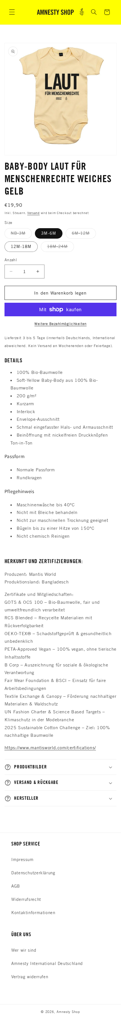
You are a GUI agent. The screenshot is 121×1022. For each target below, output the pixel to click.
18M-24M (60, 247)
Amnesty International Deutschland (47, 963)
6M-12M (84, 234)
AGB (15, 886)
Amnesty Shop (68, 1011)
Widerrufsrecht (26, 899)
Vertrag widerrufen (29, 976)
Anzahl (11, 259)
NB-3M (21, 234)
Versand (33, 213)
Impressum (22, 859)
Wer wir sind (23, 950)
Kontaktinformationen (33, 912)
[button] (11, 12)
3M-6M (48, 233)
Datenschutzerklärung (33, 872)
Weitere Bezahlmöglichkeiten (60, 323)
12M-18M (21, 246)
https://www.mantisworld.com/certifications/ (50, 747)
